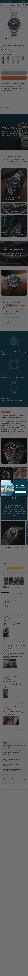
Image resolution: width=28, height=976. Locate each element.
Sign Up (21, 492)
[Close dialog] (26, 481)
